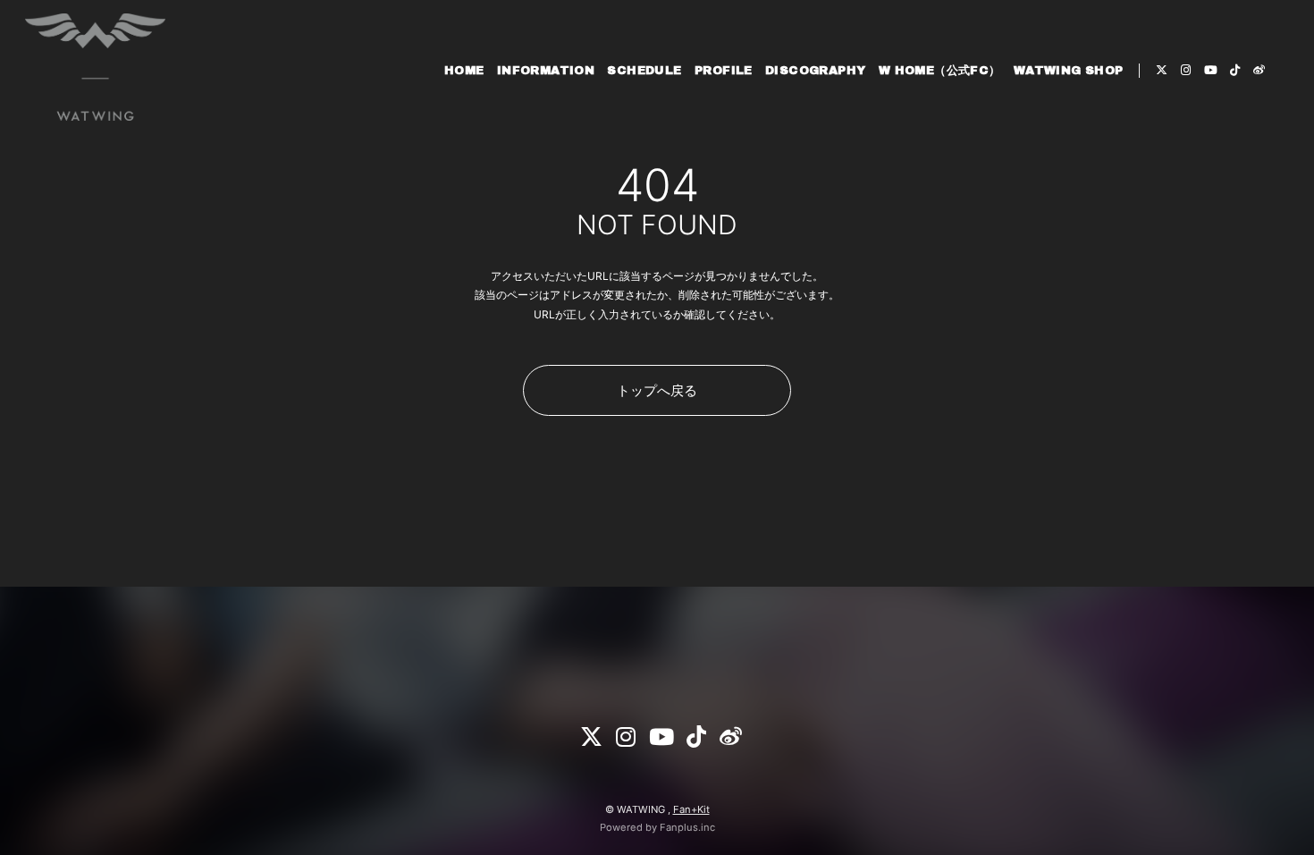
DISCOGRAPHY (815, 70)
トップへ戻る (657, 390)
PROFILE (724, 70)
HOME (464, 70)
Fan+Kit (691, 809)
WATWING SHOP (1069, 70)
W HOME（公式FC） (940, 70)
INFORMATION (545, 70)
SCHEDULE (644, 70)
